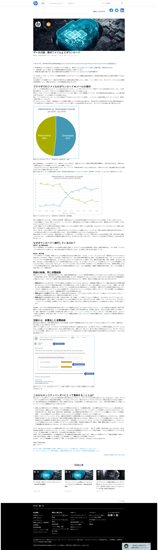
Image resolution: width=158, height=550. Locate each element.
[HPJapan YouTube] (117, 515)
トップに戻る (121, 501)
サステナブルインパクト (40, 532)
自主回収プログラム (39, 539)
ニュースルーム (37, 520)
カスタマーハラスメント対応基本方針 (96, 539)
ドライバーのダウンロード (78, 515)
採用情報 (35, 525)
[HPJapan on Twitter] (114, 515)
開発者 (91, 524)
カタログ (54, 533)
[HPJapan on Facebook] (111, 515)
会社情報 (35, 512)
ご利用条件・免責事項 (115, 539)
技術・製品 (54, 55)
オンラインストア (56, 3)
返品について (74, 529)
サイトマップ (62, 539)
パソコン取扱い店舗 (57, 526)
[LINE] (109, 515)
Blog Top (35, 55)
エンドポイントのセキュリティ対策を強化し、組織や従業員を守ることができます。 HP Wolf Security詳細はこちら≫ (66, 450)
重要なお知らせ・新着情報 (41, 522)
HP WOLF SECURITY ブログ (44, 55)
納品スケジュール (76, 527)
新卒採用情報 (37, 527)
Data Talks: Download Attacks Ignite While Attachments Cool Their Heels (88, 63)
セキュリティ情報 (76, 524)
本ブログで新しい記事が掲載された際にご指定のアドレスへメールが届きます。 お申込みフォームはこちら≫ (64, 448)
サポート (71, 3)
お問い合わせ (37, 517)
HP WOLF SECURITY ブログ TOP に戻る (114, 455)
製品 (43, 3)
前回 (34, 80)
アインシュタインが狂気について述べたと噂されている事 (91, 311)
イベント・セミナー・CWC (40, 529)
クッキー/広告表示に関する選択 (42, 542)
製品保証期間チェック (77, 522)
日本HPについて (38, 515)
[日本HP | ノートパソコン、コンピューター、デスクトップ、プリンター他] (35, 3)
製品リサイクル (51, 539)
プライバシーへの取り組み (75, 539)
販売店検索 (55, 524)
